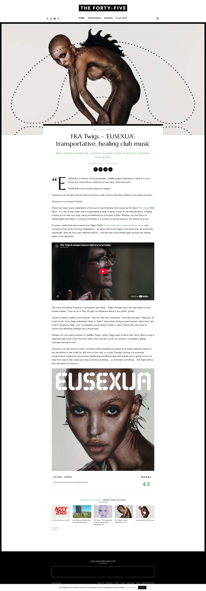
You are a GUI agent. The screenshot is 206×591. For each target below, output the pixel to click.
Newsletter (109, 583)
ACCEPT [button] (142, 587)
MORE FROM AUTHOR (114, 500)
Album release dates (148, 583)
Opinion (108, 18)
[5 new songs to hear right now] (145, 511)
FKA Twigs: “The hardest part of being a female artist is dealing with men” (103, 522)
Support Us (100, 583)
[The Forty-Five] (103, 8)
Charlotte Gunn (97, 163)
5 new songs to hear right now (145, 520)
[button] (157, 19)
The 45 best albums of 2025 (60, 520)
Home (82, 18)
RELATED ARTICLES (90, 500)
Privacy (123, 583)
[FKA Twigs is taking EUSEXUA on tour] (124, 511)
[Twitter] (58, 18)
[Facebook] (47, 18)
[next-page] (56, 528)
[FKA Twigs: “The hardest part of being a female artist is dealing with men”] (103, 511)
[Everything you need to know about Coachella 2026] (82, 511)
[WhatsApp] (105, 169)
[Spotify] (54, 18)
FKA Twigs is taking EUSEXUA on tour (121, 521)
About (117, 583)
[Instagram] (51, 18)
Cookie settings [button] (131, 587)
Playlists (121, 18)
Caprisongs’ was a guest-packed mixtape (123, 225)
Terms (138, 583)
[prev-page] (53, 528)
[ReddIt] (110, 169)
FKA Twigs (144, 207)
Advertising (130, 583)
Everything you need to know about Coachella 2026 (82, 521)
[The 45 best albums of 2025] (61, 511)
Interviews (94, 18)
